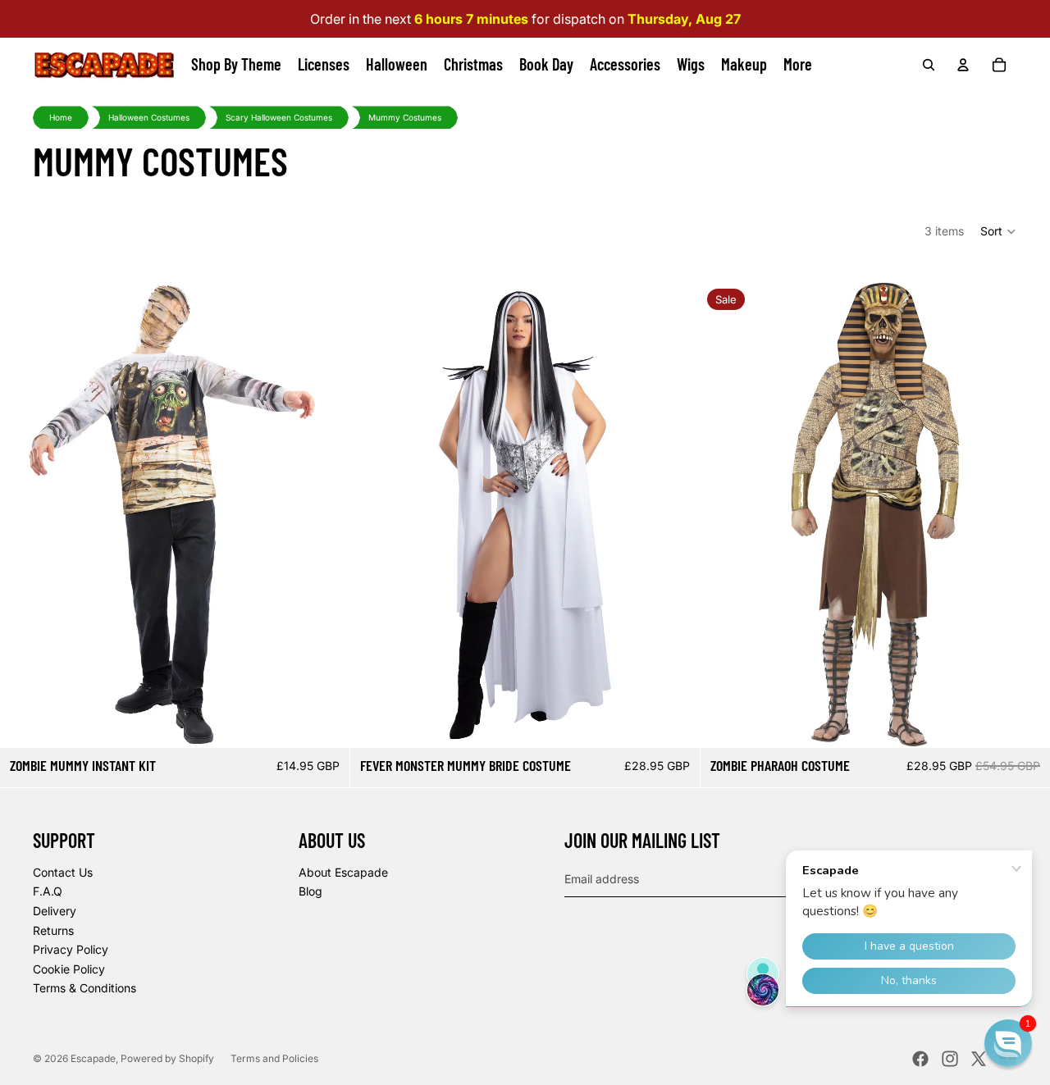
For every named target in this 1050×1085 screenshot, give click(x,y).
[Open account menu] (963, 65)
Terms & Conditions (84, 988)
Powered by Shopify (167, 1058)
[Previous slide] (24, 515)
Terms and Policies (274, 1058)
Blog (310, 891)
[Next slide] (324, 515)
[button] (998, 231)
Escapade (93, 1058)
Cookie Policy (69, 969)
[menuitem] (797, 65)
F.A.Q (47, 891)
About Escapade (343, 872)
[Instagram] (950, 1059)
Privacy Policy (70, 949)
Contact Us (63, 872)
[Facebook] (920, 1059)
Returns (53, 930)
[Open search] (929, 65)
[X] (978, 1059)
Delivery (54, 911)
